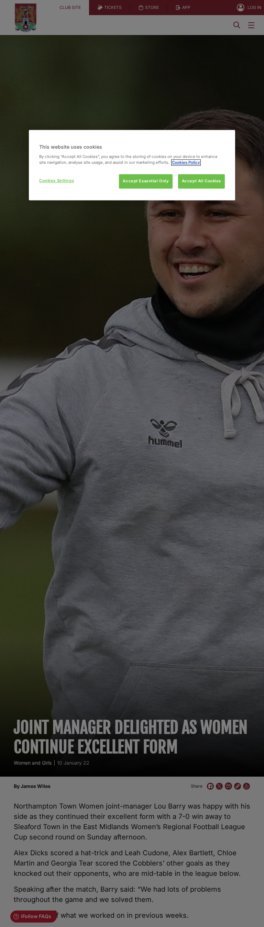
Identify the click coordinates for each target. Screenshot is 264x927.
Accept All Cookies (201, 181)
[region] (132, 165)
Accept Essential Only (146, 181)
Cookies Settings (56, 180)
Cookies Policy (186, 162)
